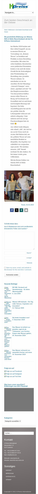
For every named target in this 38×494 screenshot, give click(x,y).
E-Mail (29, 258)
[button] (12, 210)
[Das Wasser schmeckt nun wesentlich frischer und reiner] (8, 355)
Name (29, 253)
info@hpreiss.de (12, 455)
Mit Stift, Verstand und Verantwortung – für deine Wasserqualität (21, 289)
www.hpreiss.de (14, 458)
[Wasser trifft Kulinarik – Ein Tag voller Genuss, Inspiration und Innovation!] (8, 308)
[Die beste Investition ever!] (8, 320)
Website (29, 263)
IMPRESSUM (10, 473)
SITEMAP (8, 479)
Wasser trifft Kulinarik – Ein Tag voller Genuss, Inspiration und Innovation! (22, 304)
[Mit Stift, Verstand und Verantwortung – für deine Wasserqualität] (8, 293)
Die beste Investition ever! (21, 317)
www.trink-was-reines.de (17, 460)
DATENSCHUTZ (10, 476)
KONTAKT (9, 470)
